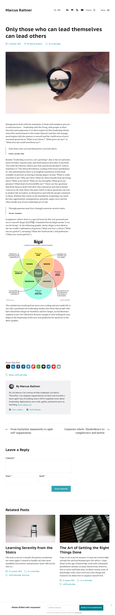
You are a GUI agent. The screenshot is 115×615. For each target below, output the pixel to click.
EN (59, 10)
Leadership (56, 44)
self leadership (21, 375)
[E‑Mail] (82, 10)
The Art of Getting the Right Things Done (84, 549)
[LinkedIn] (67, 10)
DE (55, 10)
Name (9, 476)
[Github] (72, 10)
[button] (90, 10)
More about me (24, 404)
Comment (10, 458)
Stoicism (25, 575)
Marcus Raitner (19, 10)
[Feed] (77, 10)
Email (42, 476)
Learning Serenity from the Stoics (29, 549)
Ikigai (11, 375)
